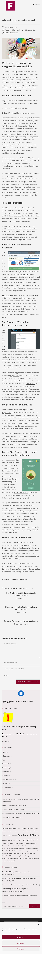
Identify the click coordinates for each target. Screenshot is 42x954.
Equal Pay (8, 835)
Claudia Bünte (34, 828)
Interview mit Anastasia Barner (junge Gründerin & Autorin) (21, 885)
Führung (13, 840)
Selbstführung (25, 853)
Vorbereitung (35, 858)
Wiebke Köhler (6, 861)
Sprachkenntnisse (7, 858)
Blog (25, 828)
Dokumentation (16, 831)
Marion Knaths (32, 846)
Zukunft (13, 861)
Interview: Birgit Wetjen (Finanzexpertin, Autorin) (23, 813)
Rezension (31, 851)
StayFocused (14, 375)
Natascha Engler (17, 848)
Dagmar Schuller (6, 831)
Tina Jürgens (15, 858)
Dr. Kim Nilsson (25, 831)
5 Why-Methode (6, 828)
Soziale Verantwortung (13, 856)
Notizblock (9, 851)
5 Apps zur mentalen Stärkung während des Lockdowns (21, 608)
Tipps (20, 858)
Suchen (4, 903)
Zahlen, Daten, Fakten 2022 (17, 806)
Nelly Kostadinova (27, 848)
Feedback (23, 835)
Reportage (25, 851)
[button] (39, 925)
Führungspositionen (27, 840)
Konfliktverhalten (10, 846)
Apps (7, 30)
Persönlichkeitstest (17, 851)
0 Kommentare (30, 30)
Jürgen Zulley (26, 843)
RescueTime (23, 274)
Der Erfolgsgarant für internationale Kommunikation (21, 594)
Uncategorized (6, 787)
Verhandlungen (27, 858)
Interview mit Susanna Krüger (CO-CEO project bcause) (19, 895)
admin (4, 806)
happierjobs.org (6, 843)
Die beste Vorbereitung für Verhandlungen (21, 621)
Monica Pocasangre (7, 848)
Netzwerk (5, 783)
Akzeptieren (21, 937)
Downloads (5, 764)
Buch (28, 828)
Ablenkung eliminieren (19, 579)
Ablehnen (21, 943)
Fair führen (15, 835)
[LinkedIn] (21, 693)
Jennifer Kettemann (16, 843)
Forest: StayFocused (21, 492)
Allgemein (5, 752)
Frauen (34, 835)
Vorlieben (21, 949)
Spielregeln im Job (25, 856)
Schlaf (10, 853)
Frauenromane (6, 840)
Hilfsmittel (16, 30)
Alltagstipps (6, 756)
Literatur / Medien (8, 779)
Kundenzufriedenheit (22, 846)
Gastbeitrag (6, 768)
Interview (5, 775)
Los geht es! (6, 741)
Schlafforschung (16, 853)
